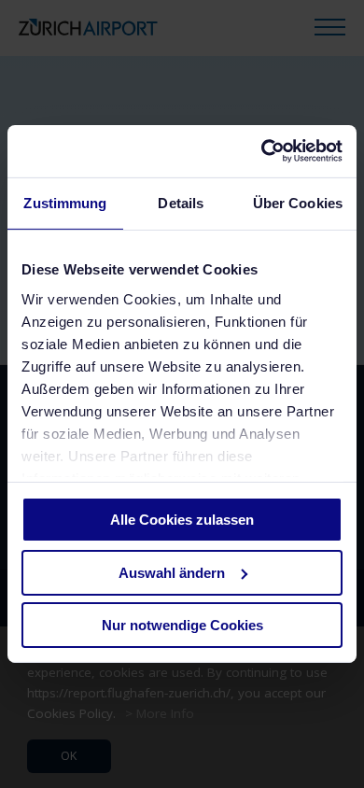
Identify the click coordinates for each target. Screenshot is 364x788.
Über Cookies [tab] (298, 202)
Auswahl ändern (172, 573)
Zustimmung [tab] (64, 202)
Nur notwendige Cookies (182, 625)
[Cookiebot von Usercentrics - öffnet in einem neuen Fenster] (262, 151)
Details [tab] (180, 202)
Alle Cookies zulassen (182, 520)
